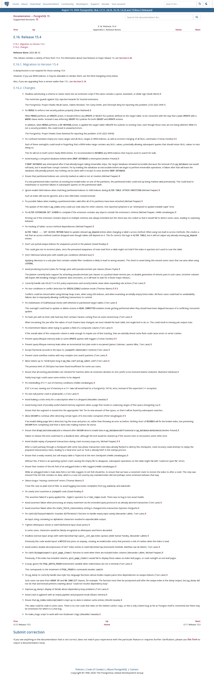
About (24, 3)
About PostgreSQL (117, 669)
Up (33, 29)
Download (35, 3)
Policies (80, 669)
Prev (16, 29)
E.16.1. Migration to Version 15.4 (28, 44)
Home (16, 3)
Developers (82, 3)
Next (197, 29)
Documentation (51, 3)
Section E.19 (79, 81)
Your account (118, 3)
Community (67, 3)
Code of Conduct (95, 669)
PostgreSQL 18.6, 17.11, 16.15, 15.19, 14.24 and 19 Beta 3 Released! (116, 10)
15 (37, 19)
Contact (134, 669)
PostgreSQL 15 (42, 16)
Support (95, 3)
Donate (105, 3)
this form (192, 639)
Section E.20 (125, 58)
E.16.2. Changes (20, 47)
